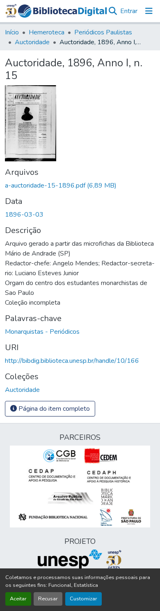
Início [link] (12, 32)
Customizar (83, 598)
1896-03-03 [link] (24, 214)
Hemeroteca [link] (46, 32)
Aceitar (18, 598)
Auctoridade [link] (32, 42)
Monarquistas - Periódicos (42, 331)
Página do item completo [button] (53, 408)
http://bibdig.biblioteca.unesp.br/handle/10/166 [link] (72, 360)
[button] (62, 11)
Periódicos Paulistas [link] (103, 32)
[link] (80, 185)
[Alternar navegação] (149, 11)
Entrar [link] (128, 11)
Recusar (48, 598)
